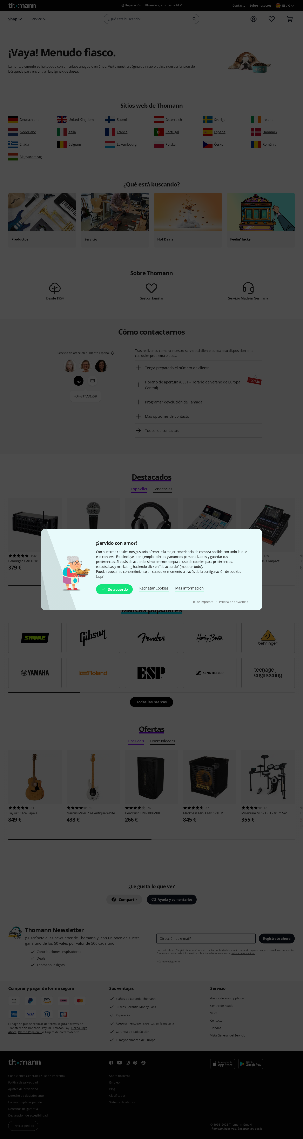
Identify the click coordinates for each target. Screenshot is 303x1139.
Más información (189, 588)
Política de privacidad (233, 602)
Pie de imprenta (202, 602)
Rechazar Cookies (154, 588)
